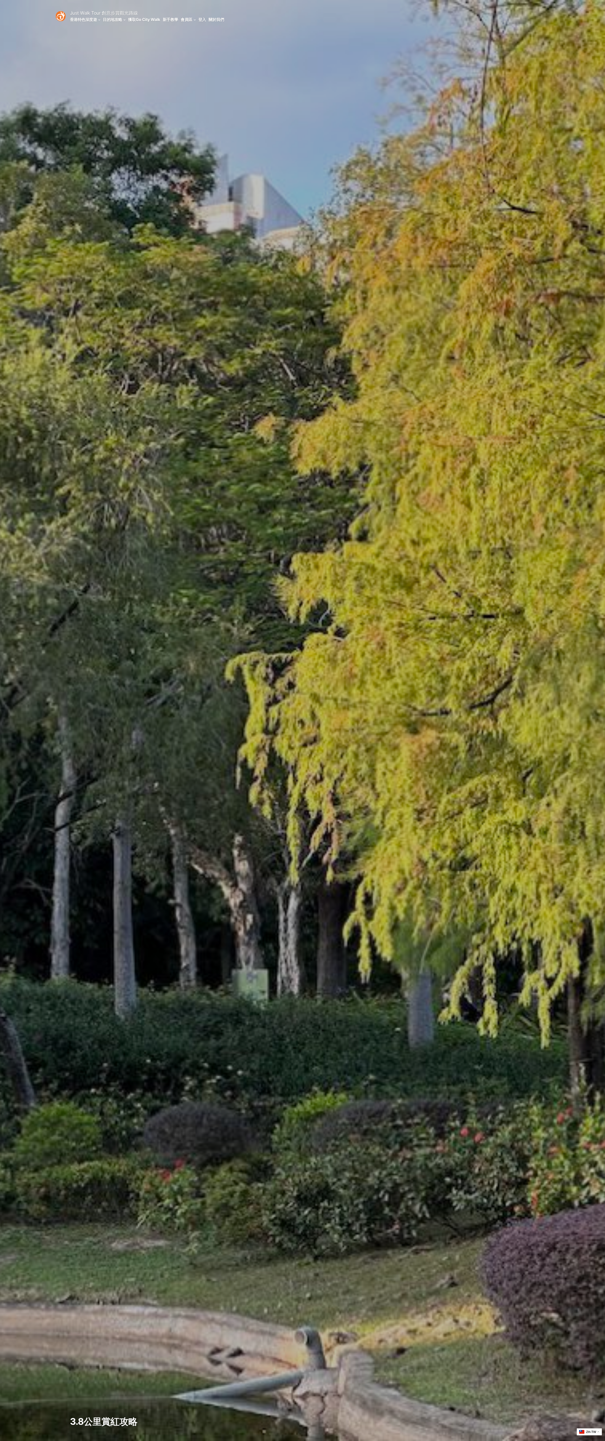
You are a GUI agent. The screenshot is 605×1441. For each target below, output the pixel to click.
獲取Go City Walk (144, 19)
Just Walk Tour (85, 13)
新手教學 (170, 19)
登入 (202, 19)
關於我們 (216, 19)
